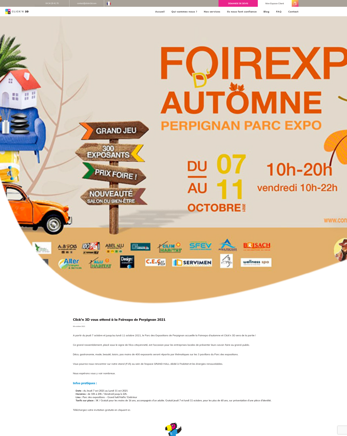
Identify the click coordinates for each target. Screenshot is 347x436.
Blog (266, 11)
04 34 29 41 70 (52, 3)
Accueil (160, 11)
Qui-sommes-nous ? (184, 11)
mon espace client (274, 3)
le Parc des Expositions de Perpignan (163, 335)
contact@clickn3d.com (86, 3)
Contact (293, 11)
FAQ (279, 11)
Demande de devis (238, 3)
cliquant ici (124, 409)
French (109, 2)
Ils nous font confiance (242, 11)
